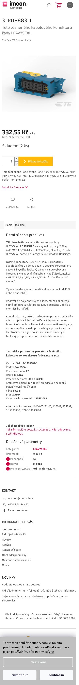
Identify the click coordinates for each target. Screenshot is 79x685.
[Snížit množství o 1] (16, 163)
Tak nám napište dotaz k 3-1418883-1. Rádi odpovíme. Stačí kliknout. (38, 432)
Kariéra (6, 545)
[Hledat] (49, 5)
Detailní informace (13, 188)
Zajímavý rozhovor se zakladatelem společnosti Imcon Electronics (35, 598)
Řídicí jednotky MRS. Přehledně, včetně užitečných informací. (39, 591)
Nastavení (38, 662)
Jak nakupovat (11, 529)
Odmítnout (20, 675)
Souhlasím (56, 675)
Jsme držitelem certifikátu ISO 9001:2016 (50, 618)
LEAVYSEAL (40, 449)
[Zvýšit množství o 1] (16, 159)
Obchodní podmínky (14, 555)
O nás (5, 565)
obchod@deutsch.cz (20, 498)
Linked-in (67, 614)
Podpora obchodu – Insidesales (21, 585)
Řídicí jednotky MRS (14, 534)
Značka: (16, 40)
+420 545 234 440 (18, 505)
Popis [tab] (8, 225)
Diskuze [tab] (20, 225)
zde (51, 652)
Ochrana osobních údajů (16, 560)
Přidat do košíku (38, 161)
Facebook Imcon (18, 510)
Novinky (7, 540)
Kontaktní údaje (11, 550)
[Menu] (70, 5)
